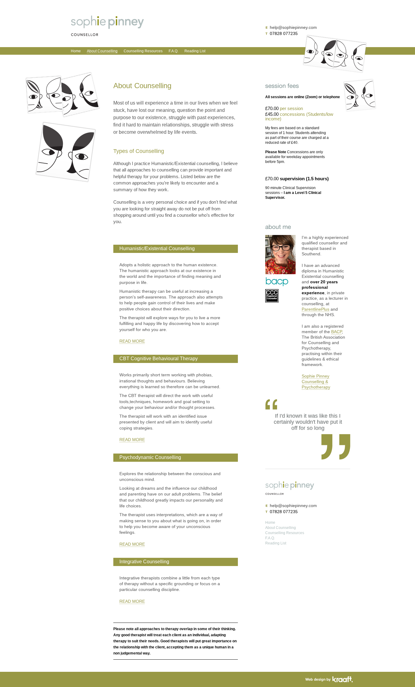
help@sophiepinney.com (293, 27)
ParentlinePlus (315, 309)
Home (76, 51)
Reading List (194, 51)
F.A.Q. (173, 51)
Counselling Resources (143, 51)
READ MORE (132, 341)
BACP (336, 332)
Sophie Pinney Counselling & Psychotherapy (316, 381)
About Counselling (102, 51)
